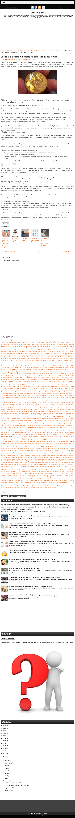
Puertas (23, 457)
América (40, 346)
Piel (6, 450)
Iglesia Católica (55, 411)
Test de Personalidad (52, 475)
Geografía (12, 404)
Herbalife (19, 408)
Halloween (68, 406)
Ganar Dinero (46, 402)
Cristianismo (56, 373)
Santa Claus (4, 466)
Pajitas (47, 443)
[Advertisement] (37, 33)
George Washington (25, 404)
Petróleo (62, 448)
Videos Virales (21, 485)
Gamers (35, 402)
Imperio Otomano (25, 413)
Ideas (45, 411)
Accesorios (66, 341)
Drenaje (68, 384)
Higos (63, 408)
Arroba (15, 351)
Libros (6, 423)
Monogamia (36, 434)
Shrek (46, 468)
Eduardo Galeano (64, 386)
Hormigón (62, 409)
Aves (26, 353)
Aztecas (45, 353)
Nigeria (5, 439)
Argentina (61, 349)
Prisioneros (36, 454)
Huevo (22, 411)
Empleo (31, 390)
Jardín (41, 418)
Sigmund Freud (8, 469)
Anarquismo (7, 348)
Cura (54, 376)
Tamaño (67, 473)
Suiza (32, 473)
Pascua (9, 446)
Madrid (42, 425)
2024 (4, 730)
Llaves (20, 423)
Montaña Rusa (42, 434)
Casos (6, 364)
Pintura (28, 450)
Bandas (72, 353)
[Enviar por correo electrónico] (3, 223)
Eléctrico (62, 388)
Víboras (49, 484)
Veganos (48, 482)
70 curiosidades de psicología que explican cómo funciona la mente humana (32, 541)
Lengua (31, 422)
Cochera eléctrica (36, 367)
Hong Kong (52, 409)
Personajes (38, 448)
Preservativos (10, 454)
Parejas (57, 445)
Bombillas (60, 357)
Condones (71, 369)
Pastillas (14, 446)
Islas (24, 418)
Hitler (22, 409)
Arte (22, 351)
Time (30, 477)
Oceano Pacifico (8, 441)
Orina (6, 443)
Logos (37, 423)
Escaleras (12, 393)
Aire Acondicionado (39, 344)
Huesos (18, 411)
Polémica (33, 452)
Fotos (29, 400)
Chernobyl (18, 365)
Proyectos (53, 455)
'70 (3, 341)
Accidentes (11, 342)
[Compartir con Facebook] (8, 223)
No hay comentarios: (30, 59)
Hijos (66, 408)
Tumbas (15, 480)
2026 (4, 725)
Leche (15, 422)
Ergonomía (3, 393)
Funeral (72, 400)
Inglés (68, 415)
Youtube (28, 487)
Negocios (45, 438)
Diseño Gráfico (70, 383)
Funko (2, 402)
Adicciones (55, 342)
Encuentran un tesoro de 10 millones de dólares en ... (19, 785)
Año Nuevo (17, 349)
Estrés (57, 395)
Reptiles (58, 461)
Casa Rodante (71, 362)
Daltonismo (3, 377)
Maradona (51, 427)
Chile (26, 365)
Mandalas (71, 425)
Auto (13, 353)
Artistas (26, 351)
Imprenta (32, 413)
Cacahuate (43, 358)
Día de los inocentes (18, 381)
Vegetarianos (59, 482)
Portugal (61, 452)
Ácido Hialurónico (30, 342)
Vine (40, 485)
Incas (35, 413)
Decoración (30, 377)
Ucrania (55, 480)
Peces (44, 446)
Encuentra (54, 390)
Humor (25, 411)
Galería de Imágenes (24, 402)
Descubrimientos (45, 379)
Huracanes (34, 411)
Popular (5, 496)
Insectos (72, 415)
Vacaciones (19, 482)
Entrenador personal (40, 392)
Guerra (35, 406)
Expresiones (22, 397)
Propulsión (38, 455)
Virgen (63, 485)
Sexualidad (40, 468)
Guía (44, 406)
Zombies (54, 487)
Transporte (12, 478)
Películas (62, 446)
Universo (3, 482)
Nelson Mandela (51, 438)
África (9, 344)
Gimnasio (42, 404)
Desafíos (12, 379)
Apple (36, 349)
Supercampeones (44, 473)
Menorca (54, 430)
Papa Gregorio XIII (5, 445)
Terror (36, 475)
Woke (22, 487)
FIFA (29, 399)
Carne (44, 362)
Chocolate (40, 365)
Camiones (60, 360)
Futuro (9, 402)
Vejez (68, 482)
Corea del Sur (70, 371)
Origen (3, 443)
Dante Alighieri (9, 377)
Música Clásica (43, 436)
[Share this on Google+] (10, 219)
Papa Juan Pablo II (14, 445)
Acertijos (23, 342)
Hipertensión (71, 408)
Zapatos (37, 487)
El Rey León (50, 388)
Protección (43, 455)
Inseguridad (4, 416)
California (12, 50)
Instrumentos (20, 416)
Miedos (30, 432)
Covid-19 (41, 373)
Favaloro (62, 397)
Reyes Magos (38, 462)
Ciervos (57, 365)
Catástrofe (24, 364)
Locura (29, 423)
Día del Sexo (40, 381)
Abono (59, 341)
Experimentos (14, 397)
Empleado (27, 390)
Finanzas (37, 399)
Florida (72, 399)
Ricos (42, 462)
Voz (9, 487)
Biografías (38, 357)
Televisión (15, 475)
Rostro (9, 464)
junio (6, 770)
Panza (69, 443)
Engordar (26, 392)
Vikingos (29, 485)
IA (38, 411)
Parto (2, 446)
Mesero (72, 430)
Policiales (37, 452)
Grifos (24, 406)
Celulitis (64, 364)
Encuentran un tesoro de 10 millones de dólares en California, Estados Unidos (29, 57)
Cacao (47, 358)
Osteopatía (24, 443)
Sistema (40, 469)
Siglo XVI (62, 468)
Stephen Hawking (51, 471)
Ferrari (11, 399)
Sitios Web (45, 469)
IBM (40, 411)
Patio (24, 446)
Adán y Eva (44, 342)
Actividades (38, 342)
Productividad (59, 454)
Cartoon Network (60, 362)
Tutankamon (45, 480)
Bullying (21, 358)
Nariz (69, 436)
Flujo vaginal (4, 400)
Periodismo (22, 448)
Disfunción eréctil (5, 384)
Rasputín (67, 457)
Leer (24, 422)
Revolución (11, 462)
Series (72, 466)
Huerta (14, 411)
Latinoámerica (10, 422)
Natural (11, 438)
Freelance (52, 400)
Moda (13, 434)
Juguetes (10, 420)
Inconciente (39, 413)
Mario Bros (8, 429)
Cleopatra (12, 367)
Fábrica (34, 397)
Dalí (73, 376)
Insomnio (9, 416)
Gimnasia (37, 404)
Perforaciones (17, 448)
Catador (15, 364)
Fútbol (6, 402)
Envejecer (66, 392)
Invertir (65, 416)
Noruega (33, 439)
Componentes (29, 369)
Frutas (64, 400)
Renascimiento (46, 461)
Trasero (17, 478)
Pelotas (72, 446)
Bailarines (49, 353)
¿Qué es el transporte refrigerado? (25, 240)
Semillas (58, 466)
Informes (53, 415)
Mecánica (71, 429)
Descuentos (53, 379)
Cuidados (41, 376)
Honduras (47, 409)
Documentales (41, 384)
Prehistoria (4, 454)
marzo (6, 778)
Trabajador (44, 477)
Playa (13, 452)
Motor (59, 434)
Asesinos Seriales (42, 351)
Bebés (57, 355)
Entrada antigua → (68, 251)
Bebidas (61, 355)
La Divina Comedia (45, 420)
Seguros (37, 466)
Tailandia (62, 473)
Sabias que (26, 464)
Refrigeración (4, 461)
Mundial (17, 436)
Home (3, 50)
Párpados (72, 445)
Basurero (37, 355)
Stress (72, 471)
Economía (22, 386)
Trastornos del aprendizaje (40, 478)
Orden (50, 441)
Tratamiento (50, 478)
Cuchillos (21, 376)
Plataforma (8, 452)
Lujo (17, 425)
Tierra (23, 477)
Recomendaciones (25, 459)
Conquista (8, 371)
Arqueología (71, 349)
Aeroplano (71, 342)
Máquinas (31, 427)
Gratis (14, 406)
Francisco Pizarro (42, 400)
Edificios (57, 386)
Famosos (43, 397)
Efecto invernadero (23, 388)
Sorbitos (29, 471)
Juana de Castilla (61, 418)
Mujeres (11, 436)
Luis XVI (14, 425)
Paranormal (48, 445)
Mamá (62, 425)
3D (35, 341)
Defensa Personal (41, 377)
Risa (58, 462)
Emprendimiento (38, 390)
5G (37, 341)
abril (6, 775)
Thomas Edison (4, 477)
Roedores (68, 462)
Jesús (55, 418)
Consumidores (39, 371)
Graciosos (3, 406)
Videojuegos (62, 484)
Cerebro (72, 364)
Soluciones (20, 471)
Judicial (67, 418)
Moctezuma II (8, 434)
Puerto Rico (27, 457)
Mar (48, 427)
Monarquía (26, 434)
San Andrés (45, 464)
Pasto (17, 446)
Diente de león (10, 383)
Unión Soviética (64, 480)
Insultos (29, 416)
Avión (41, 353)
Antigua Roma (59, 348)
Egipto (29, 388)
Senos (62, 466)
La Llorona (64, 420)
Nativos (7, 438)
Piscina (41, 450)
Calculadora (65, 358)
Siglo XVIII (71, 468)
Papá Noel (21, 445)
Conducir (3, 371)
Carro (54, 362)
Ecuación (34, 386)
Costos (30, 373)
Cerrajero (3, 365)
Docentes (35, 384)
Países (43, 443)
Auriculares (3, 353)
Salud (41, 464)
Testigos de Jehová (63, 475)
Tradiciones (55, 477)
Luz (23, 425)
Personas (50, 448)
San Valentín (68, 464)
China (35, 365)
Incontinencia (51, 413)
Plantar (68, 450)
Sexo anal (24, 468)
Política (42, 452)
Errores (8, 393)
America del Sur (56, 346)
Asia (48, 351)
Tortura (39, 477)
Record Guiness (38, 459)
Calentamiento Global (12, 360)
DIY (23, 384)
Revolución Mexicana (29, 462)
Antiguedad (67, 348)
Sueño (24, 473)
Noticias (49, 50)
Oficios (24, 441)
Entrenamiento (48, 392)
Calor (28, 360)
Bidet (20, 357)
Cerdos (67, 364)
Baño (7, 355)
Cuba (18, 376)
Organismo (59, 441)
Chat (14, 365)
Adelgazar (49, 342)
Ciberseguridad (46, 365)
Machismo (29, 425)
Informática (47, 415)
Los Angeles (48, 423)
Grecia (17, 406)
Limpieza (10, 423)
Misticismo (66, 432)
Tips (32, 477)
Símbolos (27, 469)
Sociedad (71, 469)
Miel (33, 432)
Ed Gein (43, 386)
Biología (43, 357)
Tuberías (11, 480)
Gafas (17, 402)
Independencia (62, 413)
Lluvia (23, 423)
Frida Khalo (57, 400)
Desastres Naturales (25, 379)
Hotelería (10, 411)
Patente (20, 446)
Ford (12, 400)
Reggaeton (14, 461)
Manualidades (20, 427)
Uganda (59, 480)
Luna (20, 425)
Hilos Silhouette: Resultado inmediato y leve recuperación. (6, 242)
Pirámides (33, 450)
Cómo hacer (22, 369)
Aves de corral (31, 353)
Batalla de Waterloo (43, 355)
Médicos (17, 430)
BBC (54, 355)
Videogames (55, 484)
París (61, 445)
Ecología (16, 386)
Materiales (44, 429)
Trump (6, 480)
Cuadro (14, 376)
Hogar (25, 409)
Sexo (19, 468)
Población (22, 452)
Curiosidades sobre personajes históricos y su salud (45, 242)
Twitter (51, 480)
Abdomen (40, 341)
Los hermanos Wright (57, 423)
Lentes (40, 422)
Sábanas (21, 464)
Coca (22, 367)
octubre (7, 760)
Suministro (36, 473)
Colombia (61, 367)
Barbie (13, 355)
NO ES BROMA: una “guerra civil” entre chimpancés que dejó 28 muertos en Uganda (34, 577)
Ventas (19, 484)
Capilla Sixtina (22, 362)
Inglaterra (63, 415)
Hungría (30, 411)
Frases (48, 400)
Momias (21, 434)
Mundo (21, 436)
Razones (9, 459)
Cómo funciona (14, 369)
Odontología (16, 441)
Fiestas (25, 399)
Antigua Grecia (51, 348)
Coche (30, 367)
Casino (3, 364)
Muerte (3, 436)
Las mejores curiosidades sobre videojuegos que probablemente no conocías (32, 595)
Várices (34, 482)
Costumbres (35, 373)
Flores (69, 399)
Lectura (19, 422)
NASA (72, 436)
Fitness (62, 399)
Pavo (40, 446)
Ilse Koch (61, 411)
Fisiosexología (51, 399)
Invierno (3, 418)
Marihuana (67, 427)
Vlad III (2, 487)
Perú (55, 448)
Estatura (50, 395)
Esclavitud (25, 393)
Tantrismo (71, 473)
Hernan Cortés (24, 408)
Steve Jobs (58, 471)
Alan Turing (52, 344)
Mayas (67, 429)
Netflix (60, 438)
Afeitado (6, 344)
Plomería (17, 452)
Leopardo (63, 422)
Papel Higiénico (27, 445)
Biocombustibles (31, 357)
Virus (66, 485)
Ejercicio (34, 388)
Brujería (17, 358)
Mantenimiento (13, 427)
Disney (11, 384)
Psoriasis (9, 457)
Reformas (67, 459)
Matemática (38, 429)
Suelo (19, 473)
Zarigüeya (45, 487)
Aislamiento (47, 344)
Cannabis (12, 362)
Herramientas (31, 408)
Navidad (26, 438)
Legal (27, 422)
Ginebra (47, 404)
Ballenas (64, 353)
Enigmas (30, 392)
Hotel (6, 411)
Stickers (63, 471)
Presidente (17, 454)
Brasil (72, 357)
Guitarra (47, 406)
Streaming (68, 471)
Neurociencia (65, 438)
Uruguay (13, 482)
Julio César (25, 420)
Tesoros (57, 50)
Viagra (35, 484)
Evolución (7, 397)
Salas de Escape (34, 464)
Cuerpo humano (34, 376)
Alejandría (66, 344)
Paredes (53, 445)
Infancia (21, 415)
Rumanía (13, 464)
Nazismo (31, 438)
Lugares (3, 425)
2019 (4, 743)
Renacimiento (39, 461)
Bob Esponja (49, 357)
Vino (46, 485)
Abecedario (45, 341)
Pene (2, 448)
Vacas (23, 482)
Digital (29, 383)
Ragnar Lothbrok (55, 457)
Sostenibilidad (38, 471)
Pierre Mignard (14, 450)
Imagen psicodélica (9, 788)
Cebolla (46, 364)
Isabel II (13, 418)
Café (54, 358)
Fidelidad (21, 399)
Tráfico (69, 477)
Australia (9, 353)
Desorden (62, 379)
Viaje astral (44, 484)
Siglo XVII (66, 468)
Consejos (15, 371)
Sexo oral (29, 468)
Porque (57, 452)
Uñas (7, 482)
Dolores (56, 384)
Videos (68, 484)
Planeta (64, 450)
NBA (35, 438)
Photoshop (66, 448)
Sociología (3, 471)
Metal (7, 432)
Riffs (49, 462)
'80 (5, 341)
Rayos (5, 459)
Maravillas (56, 427)
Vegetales (53, 482)
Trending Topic (57, 478)
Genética (3, 404)
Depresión (71, 377)
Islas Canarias (29, 418)
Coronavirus (4, 373)
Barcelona (18, 355)
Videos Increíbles (12, 485)
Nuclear (65, 439)
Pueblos (19, 457)
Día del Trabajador (48, 381)
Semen (54, 466)
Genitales (7, 404)
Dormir (60, 384)
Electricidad (56, 388)
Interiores (50, 416)
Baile (54, 353)
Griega (21, 406)
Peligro (66, 446)
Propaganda (21, 455)
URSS (10, 482)
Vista (72, 485)
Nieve (2, 439)
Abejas (50, 341)
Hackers (58, 406)
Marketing (21, 429)
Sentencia (66, 466)
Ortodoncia (14, 443)
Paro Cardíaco (66, 445)
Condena (66, 369)
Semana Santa (49, 466)
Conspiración (22, 371)
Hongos (57, 409)
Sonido (25, 471)
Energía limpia (4, 392)
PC (42, 446)
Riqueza (55, 462)
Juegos (6, 420)
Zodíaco (49, 487)
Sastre (8, 466)
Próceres (53, 454)
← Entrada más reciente (8, 251)
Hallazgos (62, 406)
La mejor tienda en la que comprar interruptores (23, 532)
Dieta (19, 383)
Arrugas (19, 351)
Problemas (48, 454)
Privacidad (42, 454)
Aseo (30, 351)
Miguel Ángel (37, 432)
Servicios (9, 468)
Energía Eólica (70, 390)
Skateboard (53, 469)
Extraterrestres (28, 397)
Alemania (7, 346)
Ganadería (40, 402)
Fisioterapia (57, 399)
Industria (3, 415)
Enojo (34, 392)
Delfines (47, 377)
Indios (72, 413)
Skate (50, 469)
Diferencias (24, 383)
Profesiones (71, 454)
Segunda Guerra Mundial (22, 466)
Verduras (27, 484)
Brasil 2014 (4, 358)
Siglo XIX (57, 468)
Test (44, 475)
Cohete (50, 367)
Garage (52, 402)
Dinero (33, 383)
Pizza (52, 450)
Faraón (54, 397)
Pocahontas (27, 452)
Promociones (15, 455)
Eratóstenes (71, 392)
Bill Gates (24, 357)
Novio (58, 439)
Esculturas (71, 393)
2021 (30, 341)
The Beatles (71, 475)
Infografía (42, 415)
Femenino (71, 397)
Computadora (49, 369)
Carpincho (50, 362)
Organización (65, 441)
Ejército (38, 388)
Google (72, 404)
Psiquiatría (4, 457)
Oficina (21, 441)
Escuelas (66, 393)
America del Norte (47, 346)
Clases (7, 367)
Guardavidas (30, 406)
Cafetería (57, 358)
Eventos (2, 397)
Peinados (57, 446)
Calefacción (71, 358)
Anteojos (37, 348)
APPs (39, 349)
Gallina (31, 402)
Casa (66, 362)
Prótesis (48, 455)
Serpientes (3, 468)
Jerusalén (51, 418)
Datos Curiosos (18, 377)
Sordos (33, 471)
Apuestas (43, 349)
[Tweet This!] (7, 219)
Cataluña (19, 364)
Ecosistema (28, 386)
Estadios (31, 395)
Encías (50, 390)
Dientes (16, 383)
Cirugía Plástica (66, 365)
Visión (69, 485)
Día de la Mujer (9, 381)
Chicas (23, 365)
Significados (15, 469)
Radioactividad (47, 457)
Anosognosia (31, 348)
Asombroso (52, 351)
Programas (3, 455)
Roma (72, 462)
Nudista (69, 439)
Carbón (34, 362)
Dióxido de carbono (46, 383)
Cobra (19, 367)
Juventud (35, 420)
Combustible (71, 367)
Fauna (57, 397)
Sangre (72, 464)
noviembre (8, 758)
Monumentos (49, 434)
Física (45, 399)
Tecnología (4, 475)
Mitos (2, 434)
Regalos (9, 461)
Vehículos (64, 482)
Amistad (66, 346)
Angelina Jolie (19, 348)
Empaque (15, 390)
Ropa (6, 464)
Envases (61, 392)
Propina (33, 455)
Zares (41, 487)
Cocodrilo (46, 367)
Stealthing (44, 471)
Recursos (44, 459)
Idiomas (49, 411)
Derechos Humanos (5, 379)
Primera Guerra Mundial (26, 454)
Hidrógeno (48, 408)
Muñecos (26, 436)
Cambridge (54, 360)
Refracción (71, 459)
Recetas (13, 459)
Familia (38, 397)
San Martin (61, 464)
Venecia (72, 482)
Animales (25, 348)
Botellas (65, 357)
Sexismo (16, 468)
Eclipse (12, 386)
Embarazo (67, 388)
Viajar (39, 484)
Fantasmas (48, 397)
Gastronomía (64, 402)
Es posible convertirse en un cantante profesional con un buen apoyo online (31, 559)
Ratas (70, 457)
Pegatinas (52, 446)
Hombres (35, 409)
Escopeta (44, 393)
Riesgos (46, 462)
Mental (58, 430)
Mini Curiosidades (54, 432)
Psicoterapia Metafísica (68, 455)
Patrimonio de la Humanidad (31, 446)
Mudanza (67, 434)
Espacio (3, 395)
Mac (25, 425)
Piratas (37, 450)
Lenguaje (35, 422)
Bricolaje (9, 358)
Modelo (16, 434)
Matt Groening (62, 429)
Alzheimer (24, 346)
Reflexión (62, 459)
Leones (59, 422)
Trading (60, 477)
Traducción (65, 477)
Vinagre (37, 485)
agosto (7, 765)
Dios (40, 383)
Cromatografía (4, 376)
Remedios (33, 461)
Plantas (72, 450)
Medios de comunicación (40, 430)
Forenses (16, 400)
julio (6, 768)
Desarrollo (17, 379)
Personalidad (44, 448)
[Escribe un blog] (5, 223)
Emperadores (22, 390)
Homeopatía (41, 409)
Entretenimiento (55, 392)
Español (11, 395)
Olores (33, 441)
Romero (2, 464)
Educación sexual (14, 388)
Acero (18, 342)
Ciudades (3, 367)
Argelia (56, 349)
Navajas (22, 438)
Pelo (69, 446)
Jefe (47, 418)
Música (37, 436)
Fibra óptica (16, 399)
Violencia (54, 485)
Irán (10, 418)
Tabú (58, 473)
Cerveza (7, 365)
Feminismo (4, 399)
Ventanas (14, 484)
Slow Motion (59, 469)
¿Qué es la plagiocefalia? (35, 240)
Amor (70, 346)
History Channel (16, 409)
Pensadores (6, 448)
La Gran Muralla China (55, 420)
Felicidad (66, 397)
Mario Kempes (15, 429)
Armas (66, 349)
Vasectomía (39, 482)
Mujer (6, 436)
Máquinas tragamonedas (40, 427)
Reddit (49, 459)
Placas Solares (57, 450)
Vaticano (44, 482)
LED (22, 422)
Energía (65, 390)
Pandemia (65, 443)
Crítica (72, 373)
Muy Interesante (50, 436)
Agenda (13, 344)
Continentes (59, 371)
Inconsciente (45, 413)
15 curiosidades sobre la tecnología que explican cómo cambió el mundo (31, 515)
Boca (53, 357)
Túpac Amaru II (29, 480)
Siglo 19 (53, 468)
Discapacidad (54, 383)
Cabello (38, 358)
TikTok (26, 477)
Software (8, 471)
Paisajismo (39, 443)
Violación (49, 485)
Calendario (3, 360)
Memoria (49, 430)
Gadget (13, 402)
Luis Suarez (9, 425)
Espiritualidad (21, 395)
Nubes (61, 439)
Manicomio (3, 427)
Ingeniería (58, 415)
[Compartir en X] (7, 223)
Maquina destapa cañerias (14, 240)
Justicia (30, 420)
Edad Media (51, 386)
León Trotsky (45, 422)
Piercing (9, 450)
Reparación (53, 461)
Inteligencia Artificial (43, 416)
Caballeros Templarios (31, 358)
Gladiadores (62, 404)
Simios (30, 469)
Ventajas (8, 484)
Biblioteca (6, 357)
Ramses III (61, 457)
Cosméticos (25, 373)
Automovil (22, 353)
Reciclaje (17, 459)
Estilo (54, 395)
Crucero (10, 376)
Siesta (49, 468)
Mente (62, 430)
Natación (3, 438)
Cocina (42, 367)
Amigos (62, 346)
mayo (6, 773)
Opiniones (43, 441)
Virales (59, 485)
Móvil (62, 434)
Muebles (72, 434)
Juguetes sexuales (17, 420)
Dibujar (59, 381)
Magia (49, 425)
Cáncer (72, 360)
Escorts (48, 393)
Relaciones (23, 461)
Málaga (53, 425)
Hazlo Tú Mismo (12, 408)
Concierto (61, 369)
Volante (6, 487)
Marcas (62, 427)
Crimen (50, 373)
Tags (11, 496)
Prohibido (9, 455)
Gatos (69, 402)
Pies (19, 450)
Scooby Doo (12, 466)
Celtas (56, 364)
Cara (27, 362)
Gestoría (32, 404)
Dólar (53, 384)
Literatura (15, 423)
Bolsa (56, 357)
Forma (20, 400)
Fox (32, 400)
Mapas (26, 427)
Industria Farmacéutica (12, 415)
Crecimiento (46, 373)
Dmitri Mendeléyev (28, 384)
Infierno (31, 415)
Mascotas (26, 429)
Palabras (51, 443)
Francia (35, 400)
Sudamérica (15, 473)
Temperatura (21, 475)
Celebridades (52, 364)
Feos (9, 399)
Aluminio (19, 346)
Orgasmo (71, 441)
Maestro (46, 425)
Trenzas (63, 478)
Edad (46, 386)
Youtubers (33, 487)
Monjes (31, 434)
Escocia (39, 393)
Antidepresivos (42, 348)
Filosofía (32, 399)
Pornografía (52, 452)
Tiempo (19, 477)
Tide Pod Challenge (13, 477)
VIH (26, 485)
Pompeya (47, 452)
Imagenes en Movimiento (15, 413)
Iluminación (67, 411)
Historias (43, 50)
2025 (33, 341)
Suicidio (28, 473)
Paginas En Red (40, 815)
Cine (61, 365)
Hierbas (52, 408)
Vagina (27, 482)
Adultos (67, 342)
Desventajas (68, 379)
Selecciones (42, 466)
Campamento (67, 360)
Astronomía (64, 351)
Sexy (44, 468)
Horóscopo (68, 409)
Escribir (52, 393)
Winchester (17, 487)
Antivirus (6, 349)
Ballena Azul (58, 353)
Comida (8, 369)
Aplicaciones (28, 349)
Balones (68, 353)
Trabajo (49, 477)
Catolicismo (33, 364)
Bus (24, 358)
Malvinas (58, 425)
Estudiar (61, 395)
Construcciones (31, 371)
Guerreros (39, 406)
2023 (4, 733)
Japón (37, 418)
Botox (69, 357)
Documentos (48, 384)
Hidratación (42, 408)
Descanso (33, 379)
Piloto (25, 450)
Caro (47, 362)
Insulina (25, 416)
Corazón (65, 371)
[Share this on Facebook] (5, 219)
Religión (28, 461)
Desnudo (58, 379)
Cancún (8, 362)
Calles (25, 360)
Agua (28, 344)
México (25, 432)
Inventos (60, 416)
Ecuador (38, 386)
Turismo (35, 480)
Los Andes (42, 423)
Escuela (62, 393)
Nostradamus (38, 439)
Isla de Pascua (18, 418)
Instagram (14, 416)
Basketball (27, 355)
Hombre (30, 409)
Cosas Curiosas (38, 12)
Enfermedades (19, 392)
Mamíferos (66, 425)
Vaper (30, 482)
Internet (55, 416)
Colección (57, 367)
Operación (38, 441)
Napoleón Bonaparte (63, 436)
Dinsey (37, 383)
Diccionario (3, 383)
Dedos (35, 377)
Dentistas (51, 377)
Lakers (72, 420)
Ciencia (53, 366)
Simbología (21, 469)
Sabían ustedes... (8, 639)
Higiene (60, 408)
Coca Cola (26, 367)
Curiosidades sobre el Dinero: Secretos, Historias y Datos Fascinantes (30, 586)
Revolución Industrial (19, 462)
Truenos (3, 480)
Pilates (22, 450)
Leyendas (71, 422)
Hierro (56, 408)
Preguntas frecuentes (69, 452)
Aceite (15, 342)
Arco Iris (52, 349)
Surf (55, 473)
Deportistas (66, 377)
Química (37, 457)
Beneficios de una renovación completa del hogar (23, 568)
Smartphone (65, 469)
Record (32, 459)
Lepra (67, 422)
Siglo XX (3, 469)
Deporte (62, 377)
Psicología (59, 455)
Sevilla (12, 468)
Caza (43, 364)
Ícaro (42, 411)
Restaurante (68, 461)
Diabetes (55, 381)
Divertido (20, 384)
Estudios (67, 395)
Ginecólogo (52, 404)
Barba (10, 355)
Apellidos (23, 349)
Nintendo (20, 439)
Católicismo (39, 364)
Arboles (48, 349)
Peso (57, 448)
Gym (50, 406)
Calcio (61, 358)
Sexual (34, 468)
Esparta (15, 395)
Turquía (40, 480)
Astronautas (58, 351)
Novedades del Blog (51, 439)
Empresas (45, 390)
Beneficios (71, 355)
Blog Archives (20, 496)
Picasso (3, 450)
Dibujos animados (69, 381)
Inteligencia (35, 416)
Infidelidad (26, 415)
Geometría (18, 404)
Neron (57, 438)
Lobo (26, 423)
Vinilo (43, 485)
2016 (18, 341)
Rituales (61, 462)
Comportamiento (36, 369)
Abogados (54, 341)
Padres (34, 443)
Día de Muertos (26, 381)
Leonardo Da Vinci (53, 422)
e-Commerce (7, 386)
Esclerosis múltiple (32, 393)
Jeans (44, 418)
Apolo (33, 349)
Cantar (16, 362)
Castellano (10, 364)
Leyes (2, 423)
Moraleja (55, 434)
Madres (38, 425)
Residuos (62, 461)
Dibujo (62, 381)
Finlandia (42, 399)
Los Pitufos (64, 423)
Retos (6, 462)
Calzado (32, 360)
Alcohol (61, 344)
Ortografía (19, 443)
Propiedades (27, 455)
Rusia (16, 464)
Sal (30, 464)
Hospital (3, 411)
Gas (55, 402)
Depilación (56, 377)
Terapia (33, 475)
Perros (27, 448)
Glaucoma (68, 404)
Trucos (72, 478)
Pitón (50, 450)
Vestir (31, 484)
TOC (36, 477)
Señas (69, 466)
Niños (23, 439)
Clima (16, 367)
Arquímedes (4, 351)
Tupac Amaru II (21, 480)
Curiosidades (61, 375)
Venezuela (3, 484)
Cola (53, 367)
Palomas (61, 443)
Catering (29, 364)
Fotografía (24, 400)
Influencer (36, 415)
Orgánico (54, 441)
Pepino (11, 448)
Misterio (61, 432)
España (7, 395)
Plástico (3, 452)
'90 (7, 341)
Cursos (70, 376)
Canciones (3, 362)
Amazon (29, 346)
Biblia (2, 357)
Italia (34, 418)
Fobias (9, 400)
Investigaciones (70, 416)
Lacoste (69, 420)
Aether (2, 344)
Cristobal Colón (67, 373)
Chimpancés (31, 365)
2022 (4, 735)
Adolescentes (61, 342)
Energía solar (12, 392)
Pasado (5, 446)
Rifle (52, 462)
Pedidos (48, 446)
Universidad (71, 480)
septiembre (8, 763)
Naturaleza (17, 438)
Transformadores (5, 478)
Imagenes (6, 413)
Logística (34, 423)
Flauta (65, 399)
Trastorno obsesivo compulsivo (26, 478)
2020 (27, 341)
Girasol (56, 404)
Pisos (44, 450)
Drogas (72, 384)
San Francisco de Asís (54, 464)
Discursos (60, 383)
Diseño (65, 383)
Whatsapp (12, 487)
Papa (73, 443)
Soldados (13, 471)
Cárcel (37, 362)
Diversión (15, 384)
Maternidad (50, 429)
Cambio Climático (47, 360)
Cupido (50, 376)
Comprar (42, 369)
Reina (18, 461)
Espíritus (27, 395)
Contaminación (52, 371)
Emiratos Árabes (9, 390)
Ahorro (32, 344)
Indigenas (68, 413)
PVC (34, 457)
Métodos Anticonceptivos (16, 432)
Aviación (37, 353)
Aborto (62, 341)
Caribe (40, 362)
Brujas (13, 358)
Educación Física (5, 388)
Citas (72, 365)
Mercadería (67, 430)
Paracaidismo (41, 445)
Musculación (32, 436)
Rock (65, 462)
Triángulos (67, 478)
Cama (35, 360)
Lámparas (3, 422)
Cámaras (39, 360)
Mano (8, 427)
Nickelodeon (71, 438)
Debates (24, 377)
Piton (47, 450)
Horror (72, 409)
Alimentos (13, 346)
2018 (24, 341)
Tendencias (28, 475)
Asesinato (34, 351)
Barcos (23, 355)
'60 (1, 341)
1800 (9, 341)
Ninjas (15, 439)
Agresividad (18, 344)
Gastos (58, 402)
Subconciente (4, 473)
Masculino (31, 429)
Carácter (30, 362)
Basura (32, 355)
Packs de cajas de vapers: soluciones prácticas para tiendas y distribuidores (32, 523)
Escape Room (18, 393)
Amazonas (34, 346)
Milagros (43, 432)
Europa (72, 395)
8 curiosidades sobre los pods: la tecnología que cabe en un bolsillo (29, 550)
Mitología (71, 432)
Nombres (28, 439)
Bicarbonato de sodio (14, 357)
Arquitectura (10, 351)
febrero (7, 781)
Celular (60, 364)
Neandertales (39, 438)
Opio (47, 441)
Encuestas (59, 390)
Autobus (17, 353)
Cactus (50, 358)
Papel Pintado (34, 445)
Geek (72, 402)
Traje (73, 477)
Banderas (3, 355)
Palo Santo (56, 443)
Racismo (42, 457)
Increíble (56, 413)
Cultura (47, 376)
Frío (62, 400)
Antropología (12, 349)
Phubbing (72, 448)
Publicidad (14, 457)
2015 (15, 341)
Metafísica (3, 432)
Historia (38, 50)
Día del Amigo (33, 381)
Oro (54, 50)
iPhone (7, 418)
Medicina (12, 430)
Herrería (37, 408)
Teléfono (10, 475)
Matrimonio (55, 429)
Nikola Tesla (11, 439)
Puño (31, 457)
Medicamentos (5, 430)
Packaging (29, 443)
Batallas (51, 355)
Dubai (2, 386)
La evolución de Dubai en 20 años (13, 782)
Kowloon (39, 420)
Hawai (6, 408)
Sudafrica (10, 473)
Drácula (64, 384)
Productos (65, 454)
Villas (33, 485)
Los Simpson (71, 423)
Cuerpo (27, 376)
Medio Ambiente (24, 430)
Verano (23, 484)
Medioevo (32, 430)
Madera (34, 425)
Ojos (30, 441)
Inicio (39, 251)
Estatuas (45, 395)
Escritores (57, 393)
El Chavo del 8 (43, 388)
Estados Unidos (30, 50)
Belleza (66, 355)
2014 (7, 50)
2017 (21, 341)
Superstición (51, 473)
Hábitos (54, 406)
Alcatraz (58, 344)
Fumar (68, 400)
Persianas (31, 448)
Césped (11, 365)
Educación (71, 386)
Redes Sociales (55, 459)
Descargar (38, 379)
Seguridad (31, 466)
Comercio (3, 369)
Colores (66, 367)
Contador (45, 371)
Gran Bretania (9, 406)
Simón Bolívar (35, 469)
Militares (48, 432)
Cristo (61, 373)
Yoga (24, 487)
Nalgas (56, 436)
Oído (28, 441)
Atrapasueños (71, 351)
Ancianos (13, 348)
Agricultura (24, 344)
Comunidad (56, 369)
